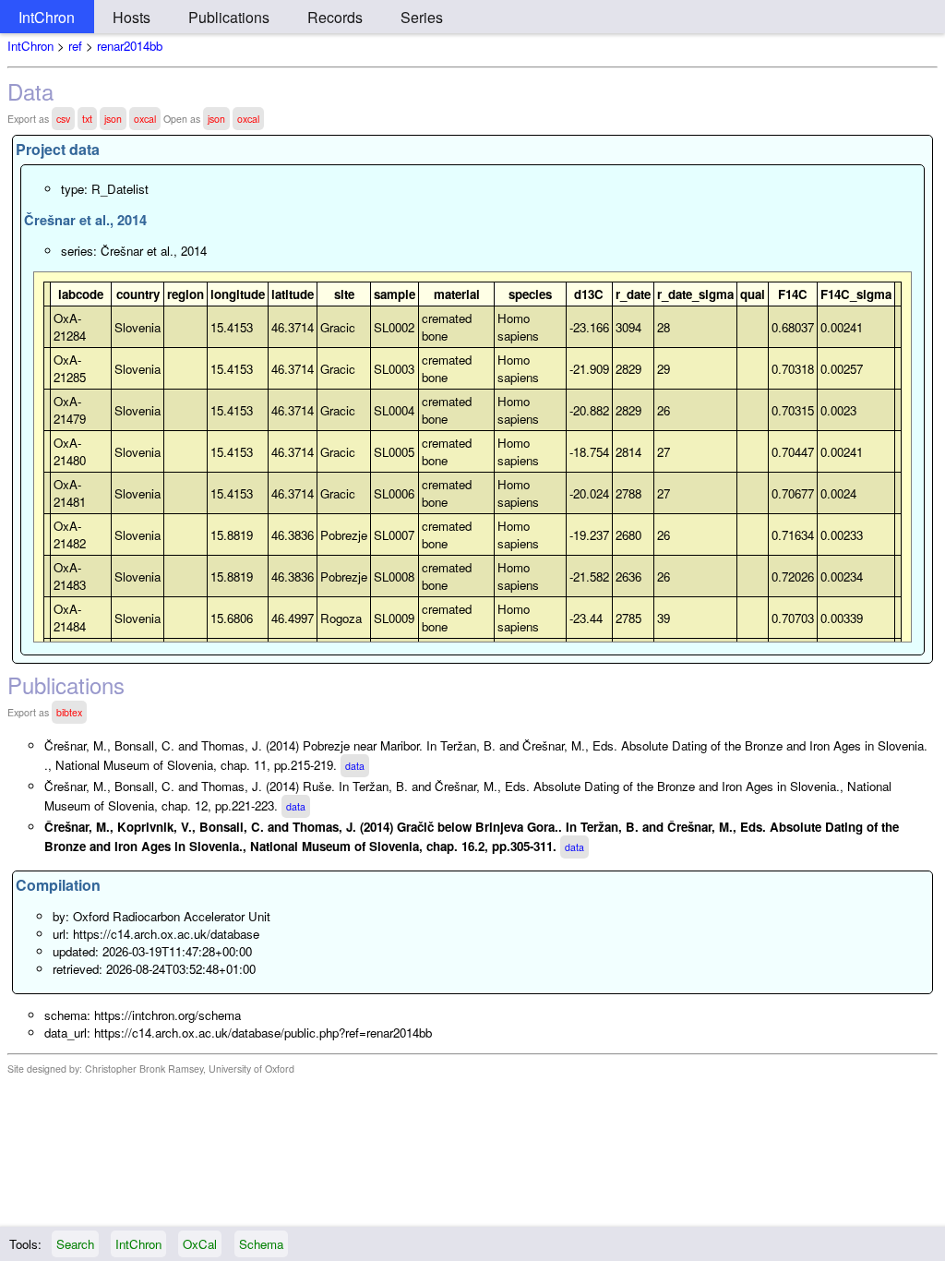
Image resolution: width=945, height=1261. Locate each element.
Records (335, 17)
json (113, 119)
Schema (261, 1244)
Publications (228, 17)
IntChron (46, 17)
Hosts (131, 17)
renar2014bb (129, 45)
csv (63, 119)
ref (75, 45)
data (355, 766)
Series (422, 17)
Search (75, 1244)
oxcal (145, 119)
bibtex (69, 712)
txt (87, 119)
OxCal (200, 1244)
